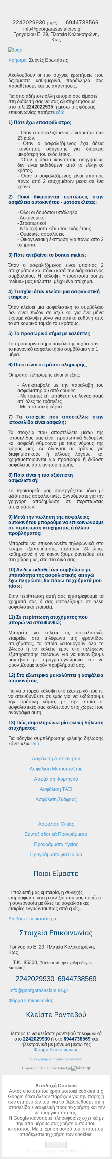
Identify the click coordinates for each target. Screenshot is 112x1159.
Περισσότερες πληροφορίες (56, 1150)
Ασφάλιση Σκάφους (56, 799)
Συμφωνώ (56, 1145)
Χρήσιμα (17, 60)
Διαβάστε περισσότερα (32, 918)
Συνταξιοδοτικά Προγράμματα (56, 834)
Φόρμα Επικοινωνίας (30, 1000)
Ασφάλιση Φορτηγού (56, 779)
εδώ (60, 112)
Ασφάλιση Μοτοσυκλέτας (56, 768)
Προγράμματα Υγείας (56, 844)
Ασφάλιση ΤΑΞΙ (56, 789)
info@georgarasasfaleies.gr (39, 990)
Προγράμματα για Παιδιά (56, 854)
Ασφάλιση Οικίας (56, 824)
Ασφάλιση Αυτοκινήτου (56, 758)
